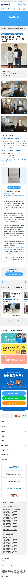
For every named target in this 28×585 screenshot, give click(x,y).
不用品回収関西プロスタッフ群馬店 (10, 536)
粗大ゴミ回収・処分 (18, 34)
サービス (4, 427)
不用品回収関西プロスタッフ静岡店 (10, 548)
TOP (2, 422)
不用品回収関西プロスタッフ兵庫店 (10, 508)
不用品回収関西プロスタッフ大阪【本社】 (11, 504)
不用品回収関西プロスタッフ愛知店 (10, 545)
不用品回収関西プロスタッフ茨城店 (10, 542)
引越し (18, 247)
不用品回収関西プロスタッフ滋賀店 (10, 517)
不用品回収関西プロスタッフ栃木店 (10, 532)
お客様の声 (4, 450)
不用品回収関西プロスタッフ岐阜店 (10, 551)
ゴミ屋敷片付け (10, 34)
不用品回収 (4, 34)
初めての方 (4, 445)
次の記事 (22, 282)
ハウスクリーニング (11, 247)
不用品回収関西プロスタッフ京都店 (10, 511)
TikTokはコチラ (23, 416)
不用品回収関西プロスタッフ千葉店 (10, 539)
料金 (2, 441)
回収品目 (4, 431)
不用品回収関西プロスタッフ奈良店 (10, 514)
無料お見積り (5, 455)
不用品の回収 (19, 195)
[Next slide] (18, 320)
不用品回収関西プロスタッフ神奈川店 (10, 526)
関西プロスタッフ (8, 193)
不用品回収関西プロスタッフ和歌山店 (10, 520)
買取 (14, 243)
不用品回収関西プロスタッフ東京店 (10, 523)
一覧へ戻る (14, 282)
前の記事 (6, 282)
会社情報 (4, 459)
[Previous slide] (9, 320)
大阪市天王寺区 (11, 195)
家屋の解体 (9, 249)
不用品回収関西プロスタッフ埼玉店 (10, 529)
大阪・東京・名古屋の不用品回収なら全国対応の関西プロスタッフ (14, 28)
